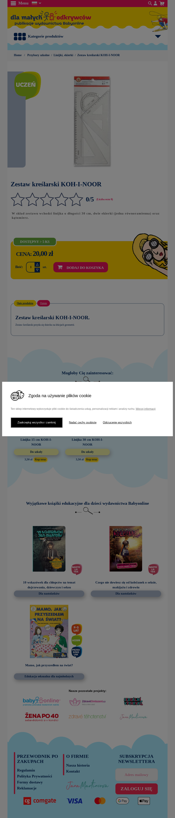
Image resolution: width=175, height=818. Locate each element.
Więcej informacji (146, 408)
